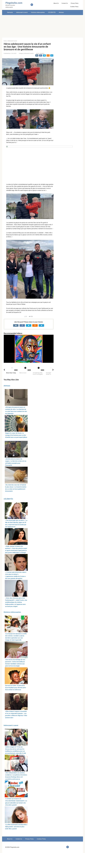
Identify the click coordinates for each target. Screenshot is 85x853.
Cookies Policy (74, 6)
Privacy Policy (74, 3)
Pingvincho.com (13, 3)
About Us (56, 3)
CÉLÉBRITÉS (52, 12)
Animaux (61, 12)
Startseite (10, 12)
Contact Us (65, 3)
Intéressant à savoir (22, 12)
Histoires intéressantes (38, 12)
